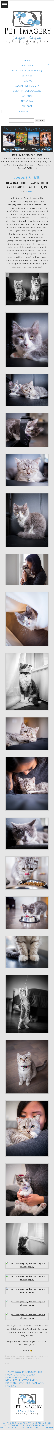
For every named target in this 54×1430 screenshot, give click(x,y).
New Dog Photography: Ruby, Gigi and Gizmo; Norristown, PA (23, 1375)
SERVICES (27, 75)
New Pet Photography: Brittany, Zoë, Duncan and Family (24, 1383)
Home (27, 60)
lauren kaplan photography (14, 1358)
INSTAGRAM (27, 101)
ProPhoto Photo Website (37, 1427)
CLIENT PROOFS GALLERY (27, 91)
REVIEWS (27, 81)
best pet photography (20, 1356)
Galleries (27, 65)
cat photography (33, 1356)
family (46, 1356)
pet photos (39, 1361)
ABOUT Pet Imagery (27, 86)
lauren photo (29, 1358)
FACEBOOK (27, 96)
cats (41, 1356)
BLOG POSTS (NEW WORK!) (27, 70)
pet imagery (19, 1361)
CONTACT (27, 106)
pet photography (29, 1361)
